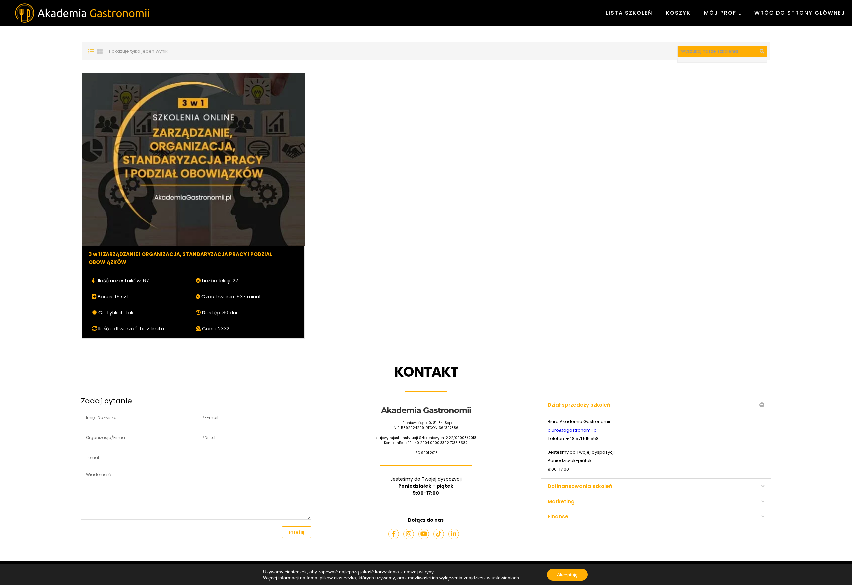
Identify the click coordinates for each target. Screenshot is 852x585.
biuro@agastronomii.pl (573, 430)
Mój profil (722, 13)
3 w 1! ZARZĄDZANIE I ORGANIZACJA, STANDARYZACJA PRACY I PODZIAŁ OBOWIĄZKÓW (180, 258)
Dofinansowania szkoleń (580, 486)
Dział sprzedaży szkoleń (579, 404)
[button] (656, 404)
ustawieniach (505, 577)
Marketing (561, 501)
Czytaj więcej (193, 160)
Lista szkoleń (629, 13)
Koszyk (678, 13)
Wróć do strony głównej (799, 13)
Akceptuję (567, 574)
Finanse (558, 516)
